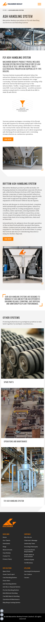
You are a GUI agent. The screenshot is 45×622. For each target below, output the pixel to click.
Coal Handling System (10, 577)
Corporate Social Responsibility (29, 550)
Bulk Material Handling (10, 593)
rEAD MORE (8, 139)
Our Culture (28, 574)
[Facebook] (1, 610)
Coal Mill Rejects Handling (11, 596)
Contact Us (6, 556)
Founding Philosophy (31, 546)
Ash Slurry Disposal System (11, 587)
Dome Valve (6, 580)
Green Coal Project (9, 574)
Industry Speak (29, 559)
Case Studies (7, 553)
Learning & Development (32, 571)
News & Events (7, 550)
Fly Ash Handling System (11, 590)
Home (5, 537)
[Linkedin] (1, 618)
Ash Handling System (9, 584)
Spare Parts (6, 571)
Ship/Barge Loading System (11, 602)
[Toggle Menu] (39, 4)
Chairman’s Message (30, 540)
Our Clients (6, 540)
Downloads (6, 543)
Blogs (4, 546)
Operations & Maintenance (11, 599)
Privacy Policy (7, 559)
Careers (26, 577)
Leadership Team (29, 543)
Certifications (28, 563)
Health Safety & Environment (29, 555)
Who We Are (28, 537)
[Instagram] (1, 614)
